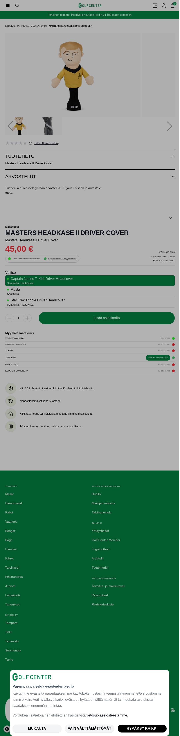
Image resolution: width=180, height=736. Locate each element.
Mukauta (37, 728)
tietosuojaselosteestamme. (107, 715)
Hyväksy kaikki (142, 728)
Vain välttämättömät (89, 728)
